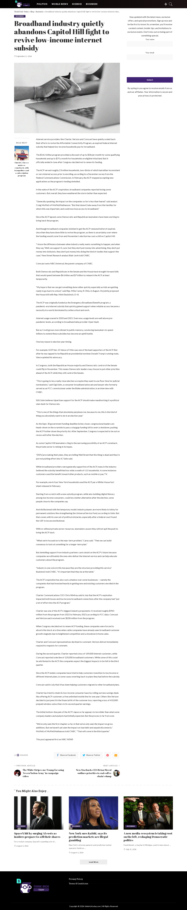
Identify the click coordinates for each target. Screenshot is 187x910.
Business (20, 16)
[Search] (171, 4)
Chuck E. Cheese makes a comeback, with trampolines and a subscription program (21, 169)
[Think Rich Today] (23, 4)
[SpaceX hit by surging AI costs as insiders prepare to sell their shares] (38, 813)
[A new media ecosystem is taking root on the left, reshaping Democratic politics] (148, 813)
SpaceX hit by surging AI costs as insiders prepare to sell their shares (37, 835)
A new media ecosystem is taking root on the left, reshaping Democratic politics (148, 837)
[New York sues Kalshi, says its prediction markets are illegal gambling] (93, 813)
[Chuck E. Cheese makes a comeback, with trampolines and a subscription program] (22, 153)
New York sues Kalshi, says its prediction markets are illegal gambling (88, 837)
